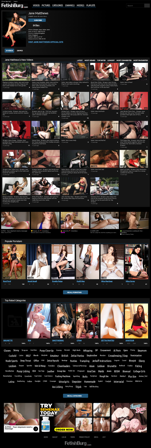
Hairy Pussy (69, 386)
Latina (11, 381)
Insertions (34, 350)
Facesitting (18, 376)
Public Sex (71, 371)
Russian (103, 355)
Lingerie (117, 360)
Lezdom (12, 366)
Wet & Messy (40, 366)
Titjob (78, 386)
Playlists (90, 5)
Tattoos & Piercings (79, 366)
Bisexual (126, 371)
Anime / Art (143, 376)
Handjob (37, 381)
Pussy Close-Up (47, 350)
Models (80, 5)
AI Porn (117, 350)
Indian (29, 381)
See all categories (74, 396)
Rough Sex (104, 376)
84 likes (36, 25)
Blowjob (132, 360)
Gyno (125, 350)
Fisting (138, 366)
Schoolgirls (64, 381)
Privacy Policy (84, 437)
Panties (73, 360)
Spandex (29, 365)
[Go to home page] (14, 6)
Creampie (53, 381)
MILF (28, 355)
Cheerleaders (63, 366)
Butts (84, 376)
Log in (15, 1)
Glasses (7, 350)
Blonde (35, 355)
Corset (124, 360)
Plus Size (132, 376)
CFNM (45, 381)
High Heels (76, 350)
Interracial (119, 381)
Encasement (105, 350)
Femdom (51, 366)
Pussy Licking (23, 371)
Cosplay (130, 365)
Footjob (108, 381)
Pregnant (81, 371)
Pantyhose (93, 376)
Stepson (21, 365)
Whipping (87, 350)
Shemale (67, 350)
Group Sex (61, 371)
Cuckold (12, 355)
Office (36, 360)
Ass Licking (57, 386)
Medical (123, 376)
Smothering (21, 381)
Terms (72, 437)
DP (96, 350)
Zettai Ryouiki (53, 360)
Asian (92, 366)
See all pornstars (74, 292)
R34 (34, 371)
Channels (69, 5)
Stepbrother (92, 355)
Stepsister (76, 381)
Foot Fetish (38, 376)
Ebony (142, 360)
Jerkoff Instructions (101, 360)
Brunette (111, 366)
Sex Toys (41, 371)
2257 (104, 437)
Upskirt (100, 381)
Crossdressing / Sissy (118, 355)
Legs (85, 386)
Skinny (16, 350)
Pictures (46, 5)
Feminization (136, 355)
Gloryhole (44, 355)
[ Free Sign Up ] (6, 1)
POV (42, 360)
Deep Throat (25, 360)
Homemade (89, 381)
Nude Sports (11, 360)
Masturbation (7, 376)
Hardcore (114, 376)
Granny (59, 350)
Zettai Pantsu (77, 355)
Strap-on (25, 350)
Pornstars (129, 381)
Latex (21, 355)
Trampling (85, 360)
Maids (101, 371)
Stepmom (142, 350)
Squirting (76, 376)
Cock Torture (48, 376)
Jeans (109, 371)
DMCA (96, 437)
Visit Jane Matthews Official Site (45, 42)
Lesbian (101, 366)
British (64, 355)
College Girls (139, 371)
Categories (57, 5)
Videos (36, 5)
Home (46, 437)
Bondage (64, 360)
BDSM (117, 371)
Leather (50, 371)
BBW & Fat (138, 381)
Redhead (122, 365)
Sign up (54, 437)
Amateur (54, 355)
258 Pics (20, 50)
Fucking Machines (62, 376)
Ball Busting (94, 386)
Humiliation (9, 371)
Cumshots (28, 376)
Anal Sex (91, 371)
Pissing (132, 350)
